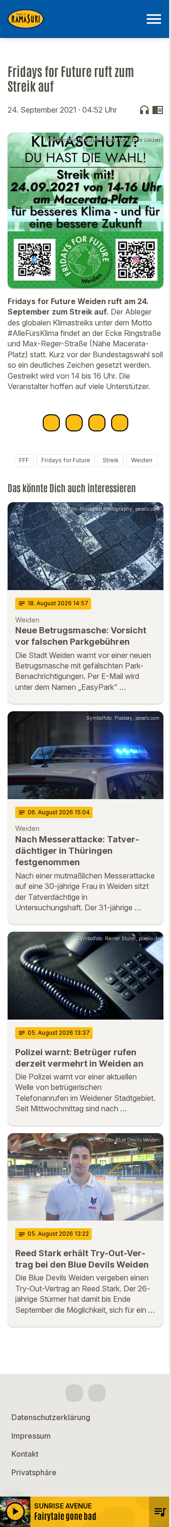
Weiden (141, 460)
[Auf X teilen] (74, 422)
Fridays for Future (65, 460)
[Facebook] (74, 1393)
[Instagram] (96, 1393)
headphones (144, 109)
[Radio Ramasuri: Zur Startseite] (74, 19)
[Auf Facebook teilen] (51, 422)
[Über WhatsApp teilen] (96, 422)
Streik (111, 460)
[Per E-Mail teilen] (119, 422)
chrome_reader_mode (157, 109)
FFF (24, 460)
